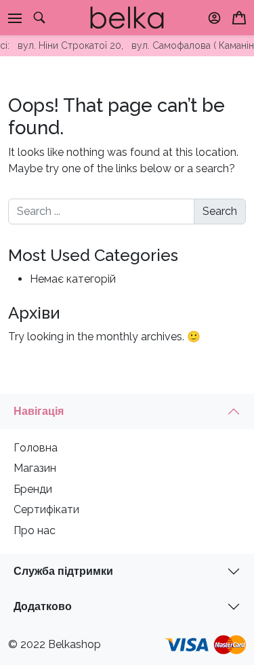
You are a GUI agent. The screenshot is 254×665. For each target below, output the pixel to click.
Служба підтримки (63, 571)
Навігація (39, 411)
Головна (36, 447)
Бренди (33, 489)
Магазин (35, 468)
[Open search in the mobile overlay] (39, 17)
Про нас (35, 530)
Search (220, 211)
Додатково (43, 606)
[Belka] (127, 16)
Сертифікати (46, 509)
